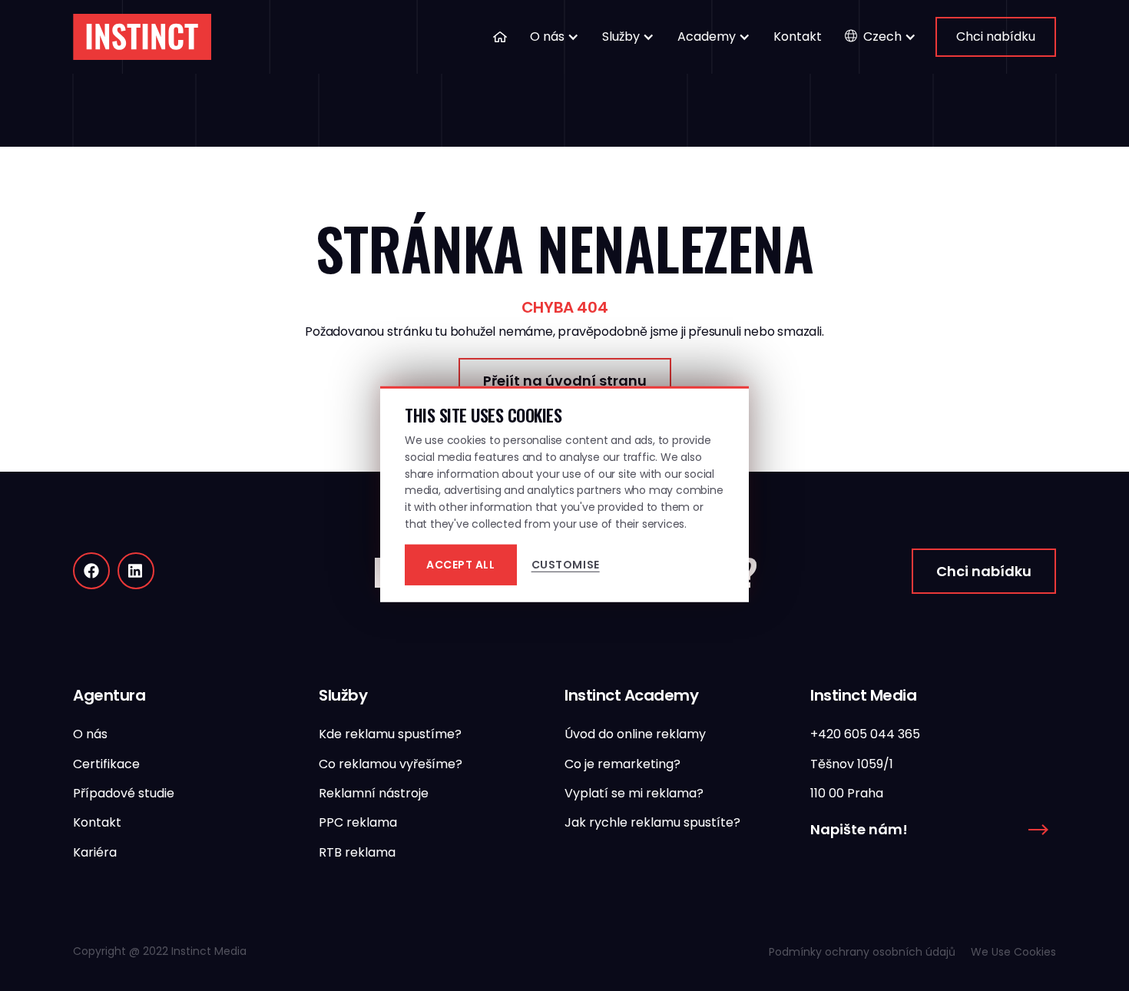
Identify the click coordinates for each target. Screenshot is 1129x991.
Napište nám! (859, 829)
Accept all (460, 564)
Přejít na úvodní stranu (565, 380)
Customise (565, 564)
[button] (554, 37)
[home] (142, 37)
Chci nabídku (995, 36)
